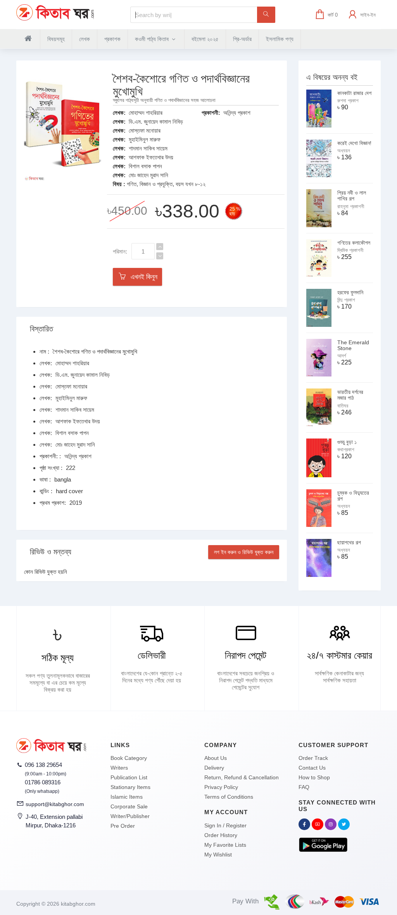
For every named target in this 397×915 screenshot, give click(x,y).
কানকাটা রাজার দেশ (354, 93)
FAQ (304, 787)
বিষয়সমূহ (56, 39)
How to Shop (314, 777)
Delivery (214, 768)
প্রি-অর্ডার (242, 39)
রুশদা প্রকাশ (348, 101)
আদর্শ (341, 356)
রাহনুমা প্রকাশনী (350, 206)
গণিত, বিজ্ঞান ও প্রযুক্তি (150, 184)
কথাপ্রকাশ (345, 449)
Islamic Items (126, 797)
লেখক (84, 39)
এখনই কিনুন (142, 277)
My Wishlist (218, 854)
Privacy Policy (221, 787)
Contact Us (312, 768)
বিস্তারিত (41, 329)
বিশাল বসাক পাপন (145, 166)
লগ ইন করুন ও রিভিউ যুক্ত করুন (243, 552)
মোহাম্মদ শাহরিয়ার (145, 112)
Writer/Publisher (130, 816)
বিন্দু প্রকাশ (346, 300)
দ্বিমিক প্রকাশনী (350, 250)
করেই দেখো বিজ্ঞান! (354, 143)
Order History (220, 835)
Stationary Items (130, 787)
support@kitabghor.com (55, 804)
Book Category (128, 758)
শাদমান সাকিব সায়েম (148, 148)
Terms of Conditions (228, 797)
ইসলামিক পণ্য (279, 39)
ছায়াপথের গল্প (349, 542)
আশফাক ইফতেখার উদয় (151, 157)
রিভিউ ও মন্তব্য (50, 551)
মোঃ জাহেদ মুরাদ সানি (148, 175)
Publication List (128, 777)
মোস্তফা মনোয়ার (145, 130)
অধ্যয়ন (343, 151)
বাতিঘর (342, 406)
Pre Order (122, 826)
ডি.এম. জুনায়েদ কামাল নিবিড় (156, 121)
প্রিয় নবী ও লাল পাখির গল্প (351, 196)
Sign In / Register (225, 825)
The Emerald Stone (353, 345)
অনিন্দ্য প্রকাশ (236, 112)
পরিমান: (120, 251)
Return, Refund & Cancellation (241, 777)
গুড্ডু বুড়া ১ (347, 442)
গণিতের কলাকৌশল (353, 243)
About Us (215, 758)
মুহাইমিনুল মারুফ (145, 139)
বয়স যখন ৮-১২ (190, 184)
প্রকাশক (112, 39)
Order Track (313, 758)
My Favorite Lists (225, 845)
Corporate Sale (129, 806)
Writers (119, 768)
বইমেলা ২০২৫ (205, 39)
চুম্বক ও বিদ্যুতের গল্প (353, 496)
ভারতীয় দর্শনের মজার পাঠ (350, 395)
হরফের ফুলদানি (350, 292)
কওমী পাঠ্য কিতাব (152, 39)
